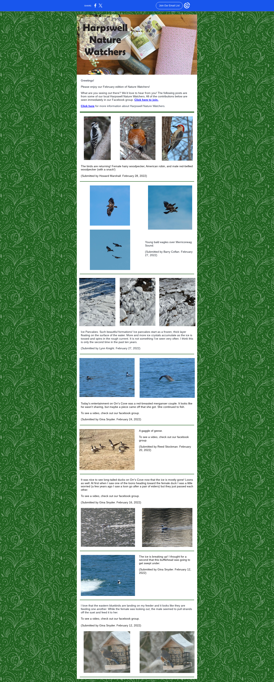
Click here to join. (146, 99)
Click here (87, 106)
